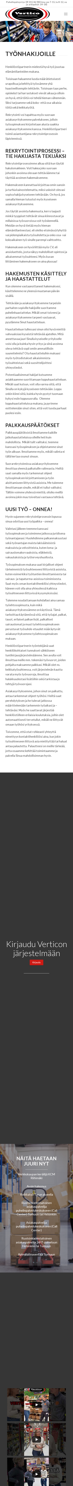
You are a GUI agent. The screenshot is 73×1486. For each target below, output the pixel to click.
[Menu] (66, 14)
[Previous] (3, 31)
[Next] (70, 31)
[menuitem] (66, 14)
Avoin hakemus (36, 1186)
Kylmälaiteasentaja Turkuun (36, 1254)
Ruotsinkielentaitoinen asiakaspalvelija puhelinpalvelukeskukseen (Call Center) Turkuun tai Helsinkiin (36, 1208)
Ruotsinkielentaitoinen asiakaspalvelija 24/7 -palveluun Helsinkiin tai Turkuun (36, 1242)
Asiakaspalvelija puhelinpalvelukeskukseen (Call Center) (36, 1226)
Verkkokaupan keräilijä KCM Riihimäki (36, 1176)
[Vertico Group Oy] (30, 14)
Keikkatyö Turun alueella (36, 1194)
